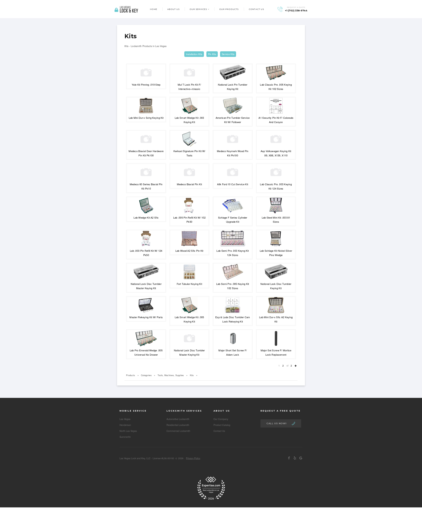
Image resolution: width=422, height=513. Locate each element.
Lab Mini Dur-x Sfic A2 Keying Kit (276, 319)
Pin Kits (212, 54)
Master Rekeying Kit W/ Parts (146, 317)
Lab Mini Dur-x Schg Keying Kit (146, 117)
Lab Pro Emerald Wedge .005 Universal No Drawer (146, 352)
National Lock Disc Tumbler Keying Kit (275, 286)
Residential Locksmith (177, 425)
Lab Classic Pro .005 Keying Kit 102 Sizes (276, 87)
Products (130, 375)
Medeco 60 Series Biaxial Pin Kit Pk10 (146, 186)
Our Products (229, 9)
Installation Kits (194, 54)
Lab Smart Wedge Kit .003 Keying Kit (189, 120)
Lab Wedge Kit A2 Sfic (146, 217)
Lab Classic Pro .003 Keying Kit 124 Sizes (276, 186)
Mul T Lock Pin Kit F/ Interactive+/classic (189, 87)
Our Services (198, 9)
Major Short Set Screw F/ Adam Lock (232, 352)
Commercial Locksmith (178, 431)
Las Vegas (125, 419)
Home (153, 9)
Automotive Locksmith (177, 419)
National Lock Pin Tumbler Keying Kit (232, 87)
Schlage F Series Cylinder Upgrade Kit (232, 220)
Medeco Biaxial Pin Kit (189, 184)
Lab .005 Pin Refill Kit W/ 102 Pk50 (189, 220)
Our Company (220, 419)
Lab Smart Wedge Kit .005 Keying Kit (189, 319)
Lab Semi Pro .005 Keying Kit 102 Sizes (232, 286)
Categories (146, 375)
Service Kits (228, 54)
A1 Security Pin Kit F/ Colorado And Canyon (275, 120)
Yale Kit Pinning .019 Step (146, 84)
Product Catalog (221, 425)
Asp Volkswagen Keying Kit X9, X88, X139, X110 (276, 153)
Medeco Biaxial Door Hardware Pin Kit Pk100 (146, 153)
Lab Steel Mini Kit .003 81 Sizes (276, 220)
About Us (173, 9)
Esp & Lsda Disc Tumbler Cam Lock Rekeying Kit (232, 319)
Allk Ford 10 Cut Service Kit (232, 184)
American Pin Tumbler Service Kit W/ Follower (233, 120)
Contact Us (256, 9)
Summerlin (125, 436)
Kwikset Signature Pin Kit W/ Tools (189, 153)
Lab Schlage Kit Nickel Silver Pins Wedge (276, 253)
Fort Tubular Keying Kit (189, 284)
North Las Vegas (128, 431)
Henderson (125, 425)
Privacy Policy (193, 458)
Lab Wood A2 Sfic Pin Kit (189, 250)
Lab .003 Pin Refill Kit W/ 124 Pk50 (146, 253)
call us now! (276, 423)
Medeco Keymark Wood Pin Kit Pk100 (232, 153)
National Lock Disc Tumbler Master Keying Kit (146, 286)
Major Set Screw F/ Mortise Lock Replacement (276, 352)
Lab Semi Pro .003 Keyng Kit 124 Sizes (232, 253)
